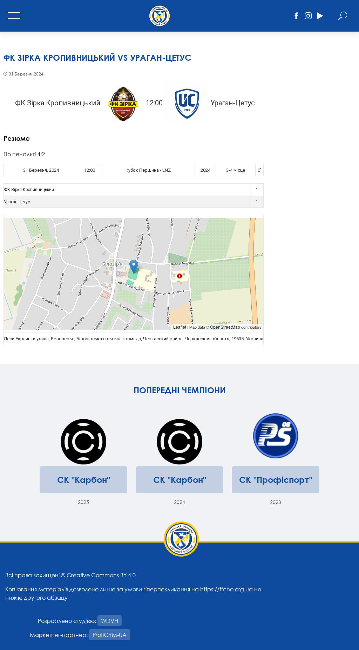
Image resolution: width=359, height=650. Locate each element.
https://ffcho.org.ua (226, 589)
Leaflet (179, 327)
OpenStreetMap (225, 327)
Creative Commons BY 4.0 (101, 575)
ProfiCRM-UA (110, 634)
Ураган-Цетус (17, 201)
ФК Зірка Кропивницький (29, 189)
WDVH (109, 620)
